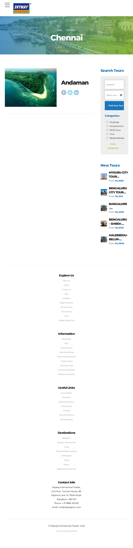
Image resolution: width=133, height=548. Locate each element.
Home (59, 30)
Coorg (66, 447)
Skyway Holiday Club (67, 320)
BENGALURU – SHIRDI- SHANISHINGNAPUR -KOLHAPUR (118, 222)
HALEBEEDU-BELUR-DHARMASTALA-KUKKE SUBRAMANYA (118, 237)
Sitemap (66, 410)
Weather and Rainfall (66, 374)
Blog (66, 343)
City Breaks (114, 122)
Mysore (66, 464)
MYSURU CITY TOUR (118, 174)
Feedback (66, 298)
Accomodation (66, 393)
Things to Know (67, 361)
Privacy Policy (66, 406)
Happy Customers (66, 303)
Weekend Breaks (117, 138)
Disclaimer (66, 397)
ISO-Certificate (66, 307)
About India (66, 339)
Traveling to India (66, 365)
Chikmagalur (66, 456)
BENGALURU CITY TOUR (118, 190)
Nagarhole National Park (66, 469)
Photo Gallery (66, 311)
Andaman (75, 82)
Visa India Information (66, 370)
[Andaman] (31, 87)
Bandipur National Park (66, 442)
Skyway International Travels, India (68, 525)
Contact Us (66, 289)
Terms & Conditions (66, 415)
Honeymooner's (116, 126)
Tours (112, 134)
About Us (66, 281)
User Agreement (66, 419)
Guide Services (66, 348)
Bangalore (66, 438)
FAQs (66, 294)
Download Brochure (66, 402)
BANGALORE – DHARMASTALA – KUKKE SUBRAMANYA (118, 206)
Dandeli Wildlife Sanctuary (66, 451)
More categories (113, 146)
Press (66, 316)
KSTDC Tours (115, 130)
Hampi (66, 460)
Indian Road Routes (66, 352)
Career (66, 285)
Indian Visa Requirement (66, 357)
